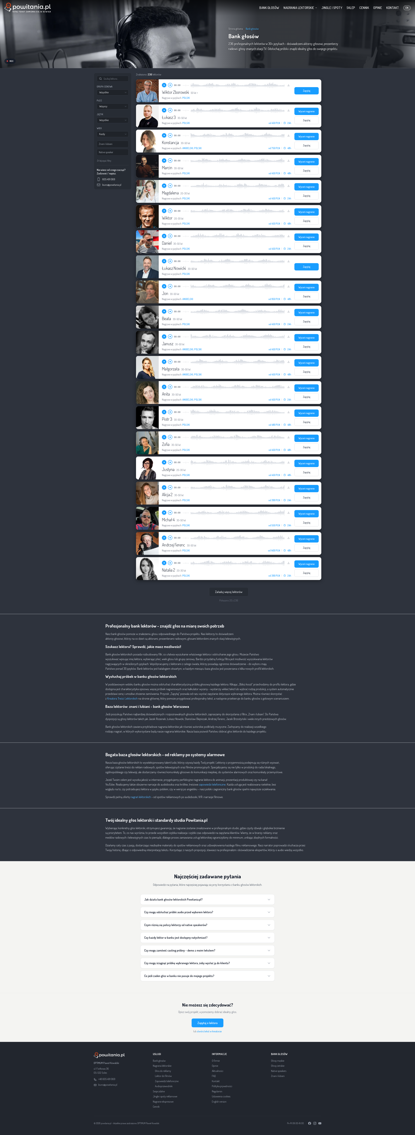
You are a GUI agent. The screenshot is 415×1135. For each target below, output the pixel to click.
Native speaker (106, 152)
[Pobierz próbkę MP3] (288, 85)
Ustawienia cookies (221, 1096)
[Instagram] (314, 1123)
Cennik (364, 8)
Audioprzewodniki (163, 1086)
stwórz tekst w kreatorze (209, 1031)
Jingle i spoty (331, 8)
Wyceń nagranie (306, 111)
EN (407, 7)
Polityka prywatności (222, 1086)
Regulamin (217, 1091)
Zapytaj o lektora (207, 1023)
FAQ (214, 1076)
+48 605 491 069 (106, 1079)
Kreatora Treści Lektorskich (122, 698)
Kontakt (392, 8)
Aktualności (217, 1071)
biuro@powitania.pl (107, 1084)
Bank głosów (269, 8)
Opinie (377, 8)
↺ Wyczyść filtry (104, 160)
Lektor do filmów (163, 1076)
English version (219, 1101)
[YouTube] (319, 1123)
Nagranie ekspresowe (163, 1101)
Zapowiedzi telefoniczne (166, 1081)
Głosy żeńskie (277, 1065)
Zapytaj (306, 90)
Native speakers (278, 1071)
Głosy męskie (277, 1060)
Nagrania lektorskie (299, 8)
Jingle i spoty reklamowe (165, 1096)
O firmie (216, 1060)
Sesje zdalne (159, 1091)
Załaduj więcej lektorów (228, 592)
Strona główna (235, 28)
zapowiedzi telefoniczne (212, 784)
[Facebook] (309, 1123)
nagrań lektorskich (140, 797)
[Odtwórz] (164, 85)
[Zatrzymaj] (170, 85)
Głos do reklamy (163, 1071)
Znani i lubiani (105, 144)
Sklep (351, 8)
